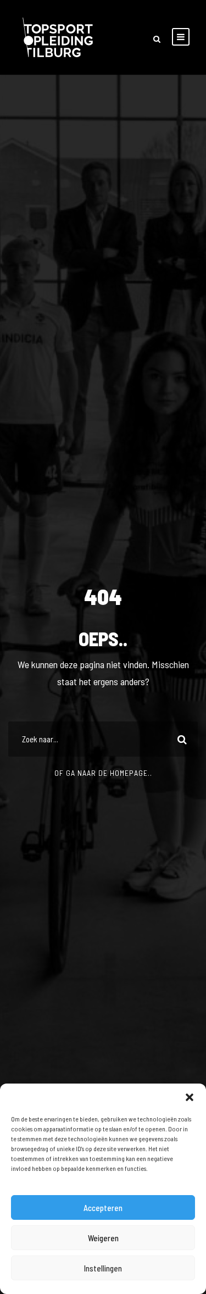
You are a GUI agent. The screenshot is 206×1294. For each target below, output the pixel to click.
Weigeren (103, 1238)
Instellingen (103, 1268)
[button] (189, 1097)
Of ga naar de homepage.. (103, 772)
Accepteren (103, 1208)
